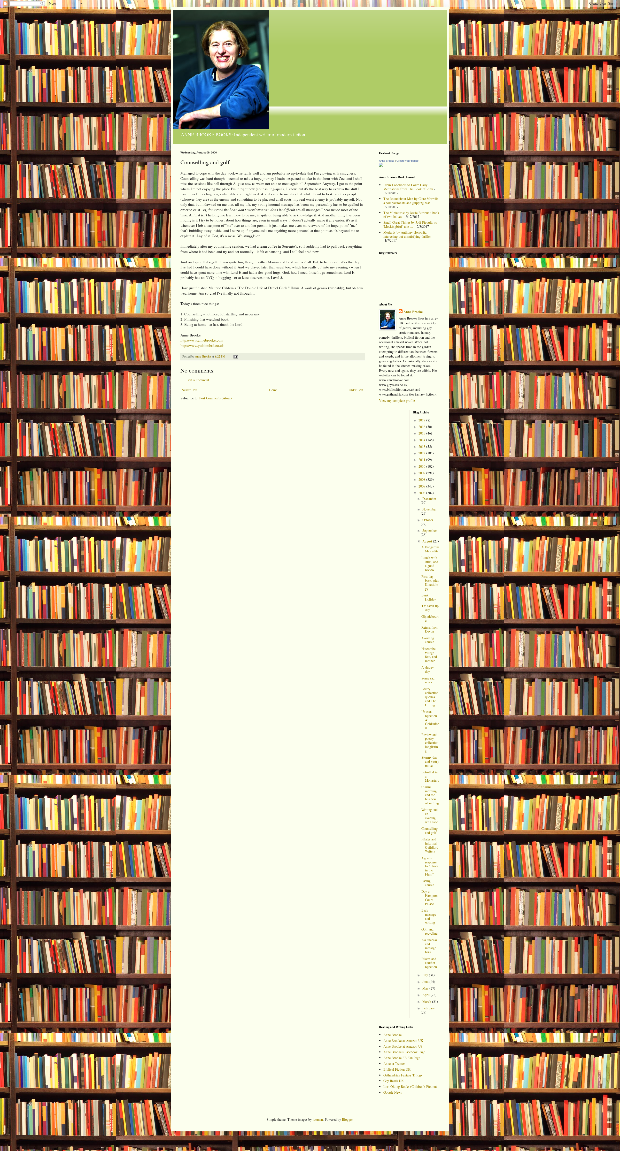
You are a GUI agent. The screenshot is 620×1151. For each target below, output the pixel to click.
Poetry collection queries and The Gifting (429, 696)
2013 (422, 446)
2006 (422, 492)
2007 (422, 486)
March (427, 1001)
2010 (422, 466)
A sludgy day (427, 669)
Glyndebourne (430, 618)
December (429, 498)
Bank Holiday (428, 597)
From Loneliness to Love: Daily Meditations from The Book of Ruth (408, 187)
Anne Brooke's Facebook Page (404, 1052)
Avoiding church (427, 640)
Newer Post (189, 390)
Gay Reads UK (393, 1080)
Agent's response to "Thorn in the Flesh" (430, 866)
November (429, 509)
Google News (392, 1092)
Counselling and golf (429, 830)
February (428, 1008)
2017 (422, 420)
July (425, 975)
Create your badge (407, 160)
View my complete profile (397, 400)
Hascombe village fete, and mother (429, 654)
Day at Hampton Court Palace (429, 897)
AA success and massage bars (429, 946)
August (427, 541)
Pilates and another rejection (429, 962)
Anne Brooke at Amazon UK (403, 1040)
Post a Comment (197, 380)
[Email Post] (235, 356)
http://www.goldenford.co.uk (202, 345)
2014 (422, 439)
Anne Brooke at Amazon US (403, 1046)
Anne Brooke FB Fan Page (401, 1057)
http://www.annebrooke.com (201, 340)
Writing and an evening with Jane (429, 815)
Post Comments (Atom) (215, 398)
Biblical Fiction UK (397, 1069)
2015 (422, 433)
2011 (422, 459)
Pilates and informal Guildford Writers (429, 845)
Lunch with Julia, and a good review (429, 563)
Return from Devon (429, 629)
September (429, 530)
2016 (422, 426)
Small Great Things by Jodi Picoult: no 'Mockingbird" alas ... (410, 224)
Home (273, 390)
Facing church (427, 882)
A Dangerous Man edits (430, 549)
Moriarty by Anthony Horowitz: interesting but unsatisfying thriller (407, 234)
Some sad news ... (428, 680)
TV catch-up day (430, 607)
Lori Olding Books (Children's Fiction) (410, 1086)
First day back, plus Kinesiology (430, 582)
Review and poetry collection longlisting (429, 742)
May (425, 988)
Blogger (347, 1119)
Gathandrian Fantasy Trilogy (403, 1075)
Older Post (356, 390)
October (427, 520)
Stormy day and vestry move (430, 761)
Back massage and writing (428, 916)
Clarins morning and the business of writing (430, 795)
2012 (422, 453)
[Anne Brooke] (381, 165)
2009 (422, 473)
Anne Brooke (386, 160)
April (426, 994)
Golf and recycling (429, 931)
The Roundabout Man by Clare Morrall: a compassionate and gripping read (410, 200)
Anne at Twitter (394, 1063)
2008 (422, 479)
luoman (318, 1119)
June (425, 981)
